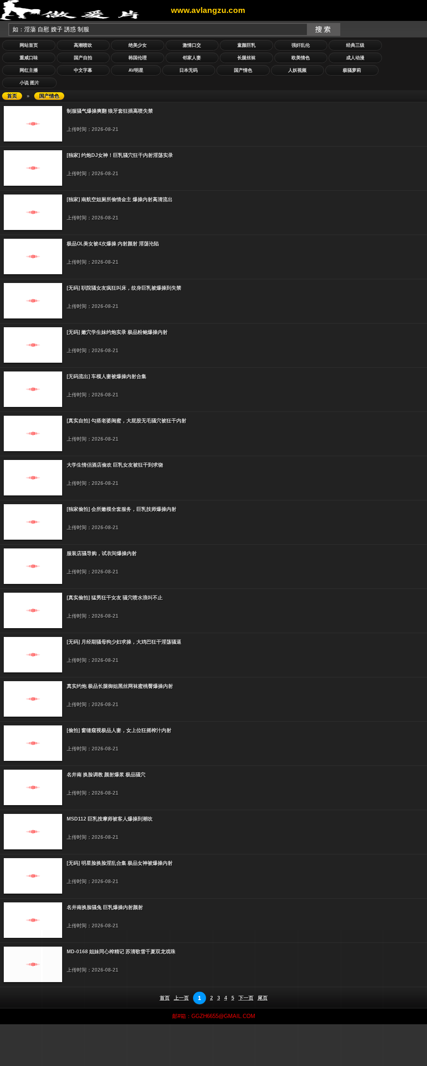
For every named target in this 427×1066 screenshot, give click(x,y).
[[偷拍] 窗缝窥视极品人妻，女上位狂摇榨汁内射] (33, 759)
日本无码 (188, 70)
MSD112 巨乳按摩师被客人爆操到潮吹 (110, 819)
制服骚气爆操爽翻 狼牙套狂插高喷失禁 (110, 111)
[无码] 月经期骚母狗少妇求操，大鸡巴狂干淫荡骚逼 (124, 642)
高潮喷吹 (83, 45)
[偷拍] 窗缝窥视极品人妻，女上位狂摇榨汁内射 (119, 730)
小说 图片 (29, 82)
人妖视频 (297, 70)
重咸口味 (29, 57)
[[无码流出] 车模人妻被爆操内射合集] (33, 405)
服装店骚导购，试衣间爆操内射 (102, 553)
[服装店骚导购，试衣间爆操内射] (33, 582)
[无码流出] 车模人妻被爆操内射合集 (106, 376)
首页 (12, 96)
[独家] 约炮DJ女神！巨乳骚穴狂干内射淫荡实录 (120, 155)
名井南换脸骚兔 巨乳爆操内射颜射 (105, 907)
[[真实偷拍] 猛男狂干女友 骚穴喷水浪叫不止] (33, 626)
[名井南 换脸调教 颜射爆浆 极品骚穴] (33, 803)
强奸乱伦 (300, 45)
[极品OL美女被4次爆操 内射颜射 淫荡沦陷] (33, 272)
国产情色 (243, 70)
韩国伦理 (137, 57)
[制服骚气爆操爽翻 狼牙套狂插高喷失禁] (33, 139)
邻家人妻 (192, 57)
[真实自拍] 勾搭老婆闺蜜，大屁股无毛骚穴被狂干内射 (126, 421)
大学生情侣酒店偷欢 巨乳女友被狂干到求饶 (115, 465)
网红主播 (29, 70)
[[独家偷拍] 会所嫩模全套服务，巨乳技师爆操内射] (33, 538)
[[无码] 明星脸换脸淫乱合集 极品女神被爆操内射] (33, 891)
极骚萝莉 (352, 70)
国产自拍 (83, 57)
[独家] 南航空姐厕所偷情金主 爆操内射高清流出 (120, 199)
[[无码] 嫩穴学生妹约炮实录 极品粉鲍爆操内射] (33, 361)
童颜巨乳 (246, 45)
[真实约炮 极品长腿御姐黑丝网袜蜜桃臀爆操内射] (33, 714)
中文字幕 (83, 70)
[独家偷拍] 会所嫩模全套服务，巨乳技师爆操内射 (121, 509)
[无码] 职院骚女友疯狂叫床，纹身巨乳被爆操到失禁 (124, 288)
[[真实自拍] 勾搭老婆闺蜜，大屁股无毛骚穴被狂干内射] (33, 449)
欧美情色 (300, 57)
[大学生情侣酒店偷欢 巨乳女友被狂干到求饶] (33, 493)
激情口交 (192, 45)
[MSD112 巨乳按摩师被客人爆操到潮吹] (33, 847)
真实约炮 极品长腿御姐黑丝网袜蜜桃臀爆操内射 (120, 686)
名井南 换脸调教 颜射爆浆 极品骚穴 (106, 775)
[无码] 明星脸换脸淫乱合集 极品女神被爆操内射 (120, 863)
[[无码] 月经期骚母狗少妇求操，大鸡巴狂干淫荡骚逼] (33, 670)
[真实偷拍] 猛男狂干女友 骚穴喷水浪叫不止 (115, 598)
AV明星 (135, 70)
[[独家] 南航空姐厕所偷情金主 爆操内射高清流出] (33, 228)
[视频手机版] (85, 10)
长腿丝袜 (246, 57)
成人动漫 (355, 57)
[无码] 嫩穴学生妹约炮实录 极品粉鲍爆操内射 (117, 332)
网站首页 (29, 45)
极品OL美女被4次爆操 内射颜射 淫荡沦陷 (113, 244)
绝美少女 (137, 45)
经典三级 (355, 45)
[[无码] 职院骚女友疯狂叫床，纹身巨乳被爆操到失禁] (33, 316)
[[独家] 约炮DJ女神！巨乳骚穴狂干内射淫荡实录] (33, 184)
